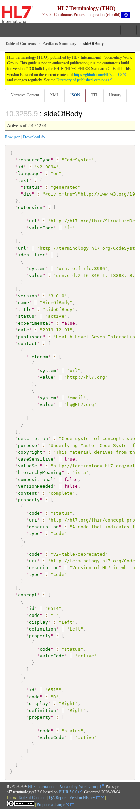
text (23, 180)
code (34, 513)
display (38, 622)
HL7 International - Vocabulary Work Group (63, 786)
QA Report (58, 797)
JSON (75, 95)
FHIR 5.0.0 (68, 792)
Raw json (12, 137)
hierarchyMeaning (40, 472)
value (35, 275)
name (23, 302)
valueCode (41, 227)
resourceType (34, 159)
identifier (31, 255)
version (27, 295)
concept (27, 594)
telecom (38, 356)
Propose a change (51, 804)
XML (54, 95)
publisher (30, 336)
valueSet (29, 465)
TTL (94, 95)
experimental (34, 323)
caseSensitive (35, 459)
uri (33, 520)
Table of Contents (32, 797)
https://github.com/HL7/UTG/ (98, 74)
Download (31, 137)
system (37, 268)
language (29, 173)
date (23, 329)
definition (42, 629)
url (33, 220)
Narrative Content (25, 95)
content (27, 493)
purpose (27, 445)
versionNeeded (35, 486)
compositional (35, 479)
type (34, 533)
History (115, 95)
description (33, 438)
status (31, 187)
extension (30, 207)
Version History (82, 797)
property (29, 499)
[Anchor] (86, 113)
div (27, 194)
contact (27, 343)
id (20, 166)
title (25, 309)
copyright (30, 452)
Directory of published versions (81, 80)
